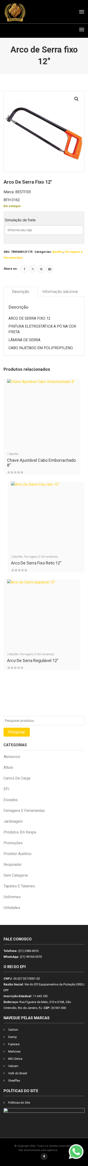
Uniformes (12, 897)
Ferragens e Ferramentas (41, 556)
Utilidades (12, 907)
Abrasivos (12, 756)
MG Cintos (15, 1058)
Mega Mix (64, 1150)
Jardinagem (13, 821)
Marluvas (14, 1051)
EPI (6, 789)
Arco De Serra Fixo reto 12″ (36, 562)
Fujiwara (13, 1044)
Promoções (13, 843)
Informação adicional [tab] (60, 291)
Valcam (13, 1066)
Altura (8, 767)
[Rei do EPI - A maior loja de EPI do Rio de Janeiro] (15, 11)
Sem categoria (16, 875)
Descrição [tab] (20, 291)
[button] (76, 99)
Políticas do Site (19, 1102)
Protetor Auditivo (17, 854)
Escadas (11, 800)
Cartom (13, 1029)
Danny (12, 1037)
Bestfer (57, 252)
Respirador (13, 864)
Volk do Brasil (17, 1073)
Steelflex (14, 1080)
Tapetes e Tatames (19, 886)
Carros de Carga (17, 778)
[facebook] (24, 269)
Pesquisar (16, 732)
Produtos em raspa (20, 832)
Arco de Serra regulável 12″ (32, 660)
